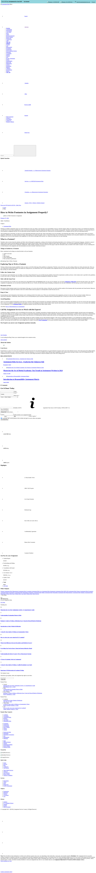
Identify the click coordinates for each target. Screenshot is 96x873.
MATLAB (8, 62)
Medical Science (7, 742)
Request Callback (10, 121)
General (5, 729)
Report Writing (9, 37)
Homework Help (7, 732)
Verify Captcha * (32, 416)
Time (2, 409)
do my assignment (43, 320)
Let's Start (5, 585)
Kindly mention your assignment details (22, 414)
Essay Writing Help (16, 593)
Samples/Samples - (37, 170)
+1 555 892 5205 (55, 2)
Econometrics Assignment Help (16, 592)
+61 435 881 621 (69, 2)
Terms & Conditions (7, 775)
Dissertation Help (7, 721)
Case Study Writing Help (26, 593)
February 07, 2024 (5, 218)
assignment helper (17, 304)
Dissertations (9, 30)
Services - (33, 181)
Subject (2, 397)
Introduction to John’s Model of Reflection (11, 626)
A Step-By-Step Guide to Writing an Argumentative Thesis (14, 631)
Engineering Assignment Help (56, 591)
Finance (8, 56)
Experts (5, 805)
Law (7, 45)
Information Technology (8, 734)
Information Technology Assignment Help (32, 592)
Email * (15, 392)
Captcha (2, 414)
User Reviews (6, 772)
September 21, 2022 (10, 694)
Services (5, 764)
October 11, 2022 (14, 709)
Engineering (9, 49)
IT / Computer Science (8, 803)
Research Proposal (10, 35)
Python (7, 59)
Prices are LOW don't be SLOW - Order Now (11, 205)
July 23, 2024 (9, 701)
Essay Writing (6, 727)
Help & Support (9, 116)
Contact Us (8, 120)
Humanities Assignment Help (59, 592)
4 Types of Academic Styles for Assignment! (11, 659)
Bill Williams (6, 686)
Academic (5, 714)
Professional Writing (7, 744)
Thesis (7, 34)
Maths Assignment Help (47, 592)
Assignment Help (7, 226)
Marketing (8, 52)
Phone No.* (16, 395)
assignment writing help (70, 281)
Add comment (4, 339)
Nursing (8, 44)
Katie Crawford (6, 705)
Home (4, 762)
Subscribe (3, 679)
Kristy (4, 694)
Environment (9, 69)
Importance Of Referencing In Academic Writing (12, 670)
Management (9, 47)
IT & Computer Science (11, 51)
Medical (8, 67)
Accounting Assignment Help (32, 591)
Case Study (8, 32)
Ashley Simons (6, 709)
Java (7, 57)
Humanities (8, 66)
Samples (26, 83)
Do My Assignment (10, 58)
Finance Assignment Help (82, 591)
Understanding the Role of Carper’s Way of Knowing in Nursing (16, 653)
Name (15, 391)
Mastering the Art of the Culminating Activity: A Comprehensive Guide (17, 609)
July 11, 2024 (12, 686)
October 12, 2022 (14, 705)
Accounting (8, 53)
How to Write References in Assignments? (15, 306)
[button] (15, 115)
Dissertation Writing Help (6, 593)
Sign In (93, 2)
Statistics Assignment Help (87, 592)
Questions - (36, 192)
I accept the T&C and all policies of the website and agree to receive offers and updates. (21, 418)
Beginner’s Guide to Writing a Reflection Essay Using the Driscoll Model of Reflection (21, 620)
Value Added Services (8, 770)
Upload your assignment (5, 410)
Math (4, 740)
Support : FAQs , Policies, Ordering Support (34, 202)
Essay (7, 33)
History (7, 71)
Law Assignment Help (45, 591)
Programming (9, 61)
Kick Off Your (15, 1)
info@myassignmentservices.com (83, 2)
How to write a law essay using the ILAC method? (12, 637)
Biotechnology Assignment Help (73, 592)
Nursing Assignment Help (6, 591)
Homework (8, 38)
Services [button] (26, 27)
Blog (25, 94)
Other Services (35, 593)
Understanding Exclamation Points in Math (11, 615)
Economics (8, 48)
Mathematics (9, 63)
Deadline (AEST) (17, 407)
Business (5, 718)
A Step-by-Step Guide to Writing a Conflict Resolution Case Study (16, 664)
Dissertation (6, 780)
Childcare (8, 68)
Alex (4, 690)
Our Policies (9, 119)
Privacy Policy (6, 774)
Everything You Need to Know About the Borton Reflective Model (16, 648)
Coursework (9, 39)
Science (8, 64)
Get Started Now (4, 419)
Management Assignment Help (19, 591)
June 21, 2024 (9, 690)
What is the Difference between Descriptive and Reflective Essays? (16, 642)
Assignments (9, 29)
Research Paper (6, 747)
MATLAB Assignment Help (70, 591)
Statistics (8, 54)
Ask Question (4, 335)
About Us (8, 118)
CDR (7, 40)
